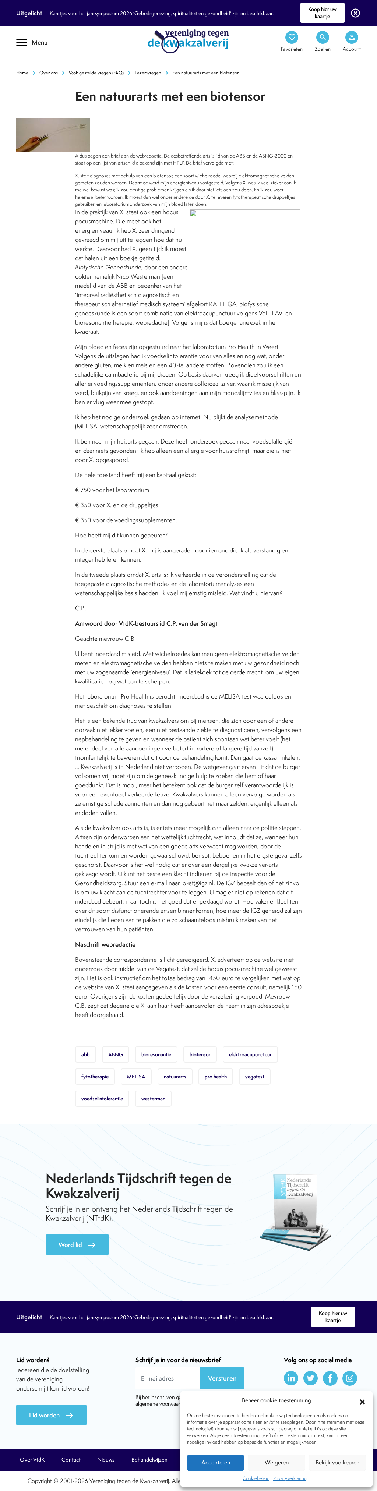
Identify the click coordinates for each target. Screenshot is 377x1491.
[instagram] (349, 1378)
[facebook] (330, 1378)
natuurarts (175, 1076)
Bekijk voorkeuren (337, 1462)
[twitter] (310, 1378)
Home (22, 73)
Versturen (222, 1378)
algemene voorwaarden (162, 1403)
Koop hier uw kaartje (322, 13)
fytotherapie (95, 1076)
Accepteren (215, 1462)
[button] (362, 1401)
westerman (153, 1098)
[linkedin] (291, 1378)
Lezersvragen (148, 73)
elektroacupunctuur (250, 1054)
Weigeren (277, 1462)
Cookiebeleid (256, 1478)
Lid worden (51, 1415)
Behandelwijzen (149, 1459)
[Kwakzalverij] (188, 41)
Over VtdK (32, 1459)
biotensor (200, 1054)
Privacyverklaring (290, 1478)
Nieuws (105, 1459)
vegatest (254, 1076)
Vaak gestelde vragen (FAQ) (96, 73)
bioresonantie (156, 1054)
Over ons (48, 73)
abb (85, 1054)
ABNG (115, 1054)
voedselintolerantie (102, 1098)
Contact (71, 1459)
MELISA (136, 1076)
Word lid (77, 1245)
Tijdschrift (41, 65)
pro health (216, 1076)
